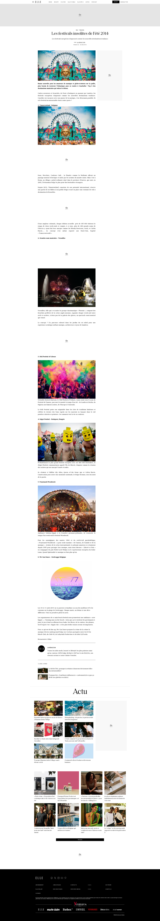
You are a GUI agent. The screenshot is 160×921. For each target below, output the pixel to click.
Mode (50, 2)
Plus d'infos (93, 898)
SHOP (116, 2)
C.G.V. (89, 889)
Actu (80, 692)
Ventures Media (75, 889)
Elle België (39, 889)
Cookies (38, 893)
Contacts (73, 885)
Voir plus (80, 839)
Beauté (56, 2)
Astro (87, 2)
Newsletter (124, 2)
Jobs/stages (57, 885)
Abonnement (40, 885)
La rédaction (81, 42)
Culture (63, 2)
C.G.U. (90, 885)
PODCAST (94, 2)
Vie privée (108, 885)
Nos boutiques (57, 889)
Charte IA (108, 889)
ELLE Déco (80, 2)
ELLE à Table (71, 2)
